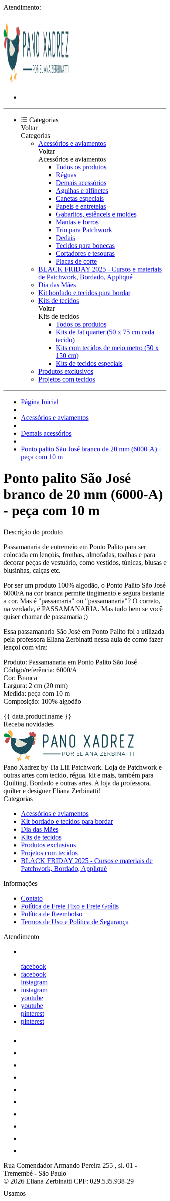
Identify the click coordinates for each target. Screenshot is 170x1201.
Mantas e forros (77, 222)
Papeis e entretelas (81, 206)
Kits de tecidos (58, 300)
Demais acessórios (81, 182)
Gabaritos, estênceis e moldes (96, 214)
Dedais (65, 237)
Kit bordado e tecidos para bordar (84, 292)
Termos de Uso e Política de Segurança (75, 922)
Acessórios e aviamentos (72, 143)
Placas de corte (76, 261)
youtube (32, 997)
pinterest (32, 1013)
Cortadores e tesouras (85, 253)
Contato (32, 898)
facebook (33, 966)
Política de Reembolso (51, 914)
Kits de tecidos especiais (89, 363)
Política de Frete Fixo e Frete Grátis (70, 906)
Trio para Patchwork (84, 230)
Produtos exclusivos (65, 371)
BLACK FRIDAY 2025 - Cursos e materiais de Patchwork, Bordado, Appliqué (100, 273)
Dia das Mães (57, 285)
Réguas (66, 175)
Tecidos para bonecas (85, 245)
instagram (34, 982)
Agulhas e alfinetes (82, 190)
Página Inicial (39, 402)
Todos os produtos (81, 167)
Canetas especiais (80, 198)
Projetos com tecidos (66, 379)
